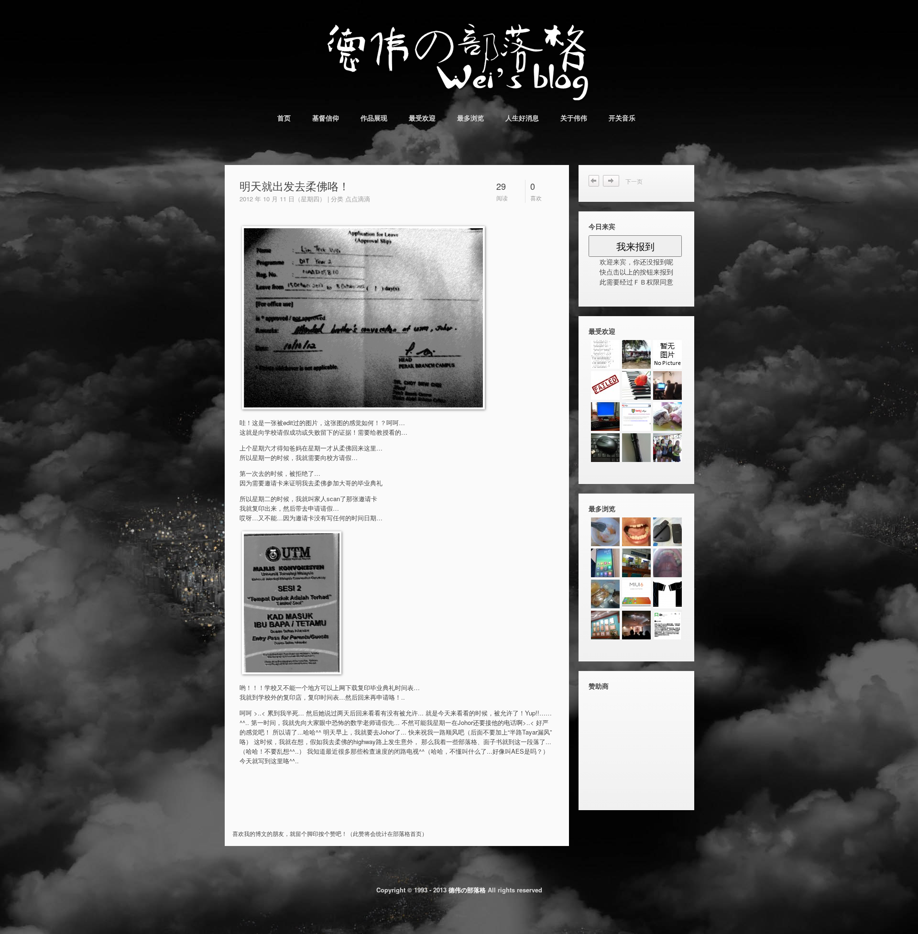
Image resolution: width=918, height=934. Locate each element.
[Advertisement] (347, 810)
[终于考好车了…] (636, 354)
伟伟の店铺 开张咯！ (614, 181)
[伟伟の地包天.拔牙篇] (636, 563)
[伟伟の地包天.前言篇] (605, 625)
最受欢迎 (422, 117)
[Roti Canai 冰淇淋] (667, 416)
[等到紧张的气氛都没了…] (636, 416)
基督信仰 (325, 117)
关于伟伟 (573, 117)
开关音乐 (622, 117)
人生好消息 (522, 117)
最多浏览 (470, 117)
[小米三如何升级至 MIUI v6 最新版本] (636, 594)
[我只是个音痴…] (636, 385)
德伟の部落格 (467, 889)
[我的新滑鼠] (605, 447)
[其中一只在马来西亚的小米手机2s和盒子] (667, 531)
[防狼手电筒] (636, 447)
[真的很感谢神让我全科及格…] (605, 385)
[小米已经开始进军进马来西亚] (667, 625)
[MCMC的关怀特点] (636, 625)
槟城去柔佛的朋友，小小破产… (594, 181)
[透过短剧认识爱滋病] (667, 447)
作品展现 (374, 117)
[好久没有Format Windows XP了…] (605, 416)
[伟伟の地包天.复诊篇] (667, 563)
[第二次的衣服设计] (667, 594)
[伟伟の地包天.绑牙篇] (636, 531)
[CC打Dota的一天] (667, 385)
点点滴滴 (357, 198)
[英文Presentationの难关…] (667, 354)
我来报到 (635, 246)
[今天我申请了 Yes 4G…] (605, 594)
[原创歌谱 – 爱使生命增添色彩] (605, 354)
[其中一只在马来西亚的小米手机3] (605, 563)
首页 (284, 117)
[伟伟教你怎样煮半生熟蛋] (605, 531)
